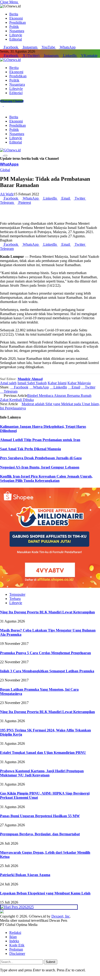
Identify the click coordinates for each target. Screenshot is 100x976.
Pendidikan (17, 22)
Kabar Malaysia (79, 383)
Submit (50, 962)
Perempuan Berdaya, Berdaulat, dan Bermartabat (40, 834)
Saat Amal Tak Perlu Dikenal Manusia (30, 449)
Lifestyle (15, 35)
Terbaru (15, 599)
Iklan (13, 937)
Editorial (15, 39)
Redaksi (15, 933)
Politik (14, 27)
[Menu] (5, 155)
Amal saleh (8, 383)
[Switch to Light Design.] (5, 105)
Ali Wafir (7, 194)
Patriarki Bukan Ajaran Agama (25, 875)
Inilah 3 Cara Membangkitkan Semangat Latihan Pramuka (47, 671)
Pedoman (16, 949)
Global (5, 170)
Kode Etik (16, 945)
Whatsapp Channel (11, 101)
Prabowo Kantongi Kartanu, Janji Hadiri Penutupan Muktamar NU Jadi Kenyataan (42, 773)
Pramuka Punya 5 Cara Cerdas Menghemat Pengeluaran (45, 653)
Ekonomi (16, 18)
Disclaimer (17, 954)
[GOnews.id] (10, 60)
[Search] (1, 109)
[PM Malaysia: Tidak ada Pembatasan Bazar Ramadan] (50, 219)
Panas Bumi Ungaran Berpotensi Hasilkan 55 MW (40, 816)
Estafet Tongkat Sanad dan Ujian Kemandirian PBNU (43, 753)
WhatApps (9, 164)
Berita (13, 14)
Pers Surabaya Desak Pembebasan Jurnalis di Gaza (41, 458)
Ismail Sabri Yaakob (32, 383)
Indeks (14, 941)
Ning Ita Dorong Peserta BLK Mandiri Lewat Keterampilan (47, 612)
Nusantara (16, 31)
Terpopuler (17, 594)
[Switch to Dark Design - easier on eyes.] (2, 105)
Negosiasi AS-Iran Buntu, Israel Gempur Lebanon (39, 467)
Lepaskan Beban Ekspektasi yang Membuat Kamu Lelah (45, 893)
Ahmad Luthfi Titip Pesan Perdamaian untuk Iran (40, 440)
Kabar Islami (57, 383)
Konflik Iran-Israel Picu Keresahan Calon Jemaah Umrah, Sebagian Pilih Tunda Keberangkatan (46, 478)
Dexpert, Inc (60, 916)
